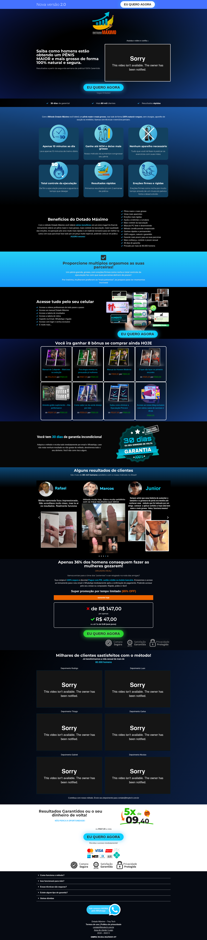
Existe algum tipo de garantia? (54, 893)
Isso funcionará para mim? (52, 881)
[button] (39, 517)
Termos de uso (92, 924)
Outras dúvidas (47, 898)
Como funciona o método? (52, 875)
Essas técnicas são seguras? (53, 887)
